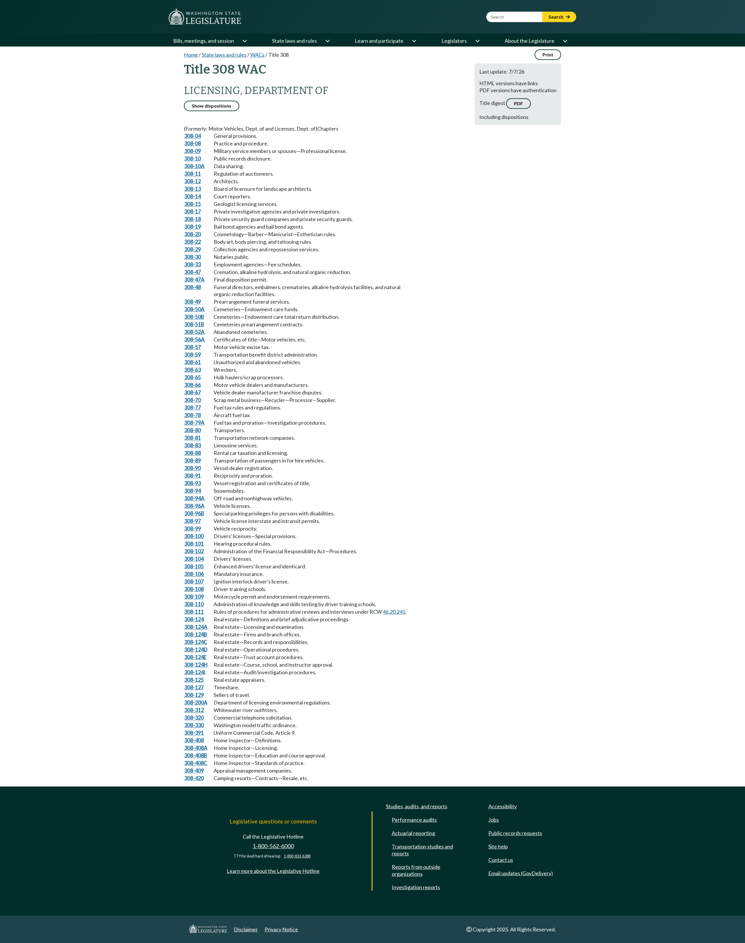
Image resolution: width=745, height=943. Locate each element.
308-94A (194, 498)
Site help (498, 846)
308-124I (194, 672)
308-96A (194, 506)
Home (191, 54)
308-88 (192, 453)
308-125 (194, 680)
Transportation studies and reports (422, 850)
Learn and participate (379, 41)
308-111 (194, 611)
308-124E (195, 657)
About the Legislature (529, 41)
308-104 (194, 559)
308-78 (192, 415)
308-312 (194, 710)
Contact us (500, 860)
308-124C (195, 642)
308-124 (194, 619)
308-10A (194, 166)
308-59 (192, 354)
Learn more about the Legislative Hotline (273, 871)
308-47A (194, 279)
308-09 (192, 151)
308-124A (195, 627)
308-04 (192, 136)
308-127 (194, 687)
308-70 (192, 400)
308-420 (194, 778)
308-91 (192, 475)
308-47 (192, 272)
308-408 (194, 740)
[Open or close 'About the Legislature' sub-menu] (564, 41)
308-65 (192, 377)
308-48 (192, 287)
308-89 (192, 460)
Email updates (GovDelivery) (520, 873)
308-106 (194, 574)
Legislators (454, 41)
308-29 (192, 249)
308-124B (195, 634)
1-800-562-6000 (273, 846)
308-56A (194, 339)
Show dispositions (211, 105)
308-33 (192, 264)
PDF (518, 103)
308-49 (192, 301)
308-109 (194, 596)
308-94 (192, 490)
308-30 (192, 257)
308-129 (194, 695)
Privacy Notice (281, 929)
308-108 (194, 589)
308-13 (192, 189)
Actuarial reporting (413, 833)
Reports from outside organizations (416, 870)
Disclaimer (246, 929)
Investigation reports (416, 887)
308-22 (192, 242)
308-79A (194, 422)
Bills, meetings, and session (203, 41)
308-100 (194, 536)
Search (556, 16)
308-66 (192, 385)
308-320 (194, 717)
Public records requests (515, 833)
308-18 (192, 219)
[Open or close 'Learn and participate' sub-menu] (413, 41)
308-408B (195, 755)
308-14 (192, 196)
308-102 (194, 551)
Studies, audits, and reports (416, 806)
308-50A (194, 309)
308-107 (194, 581)
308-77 (192, 407)
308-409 (194, 770)
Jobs (493, 819)
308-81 (192, 438)
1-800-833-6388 (297, 856)
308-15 (192, 204)
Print (547, 54)
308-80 (192, 430)
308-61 (192, 362)
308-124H (195, 664)
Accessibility (502, 806)
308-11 (192, 173)
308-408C (195, 763)
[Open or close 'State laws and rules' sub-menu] (327, 41)
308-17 (192, 211)
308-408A (195, 748)
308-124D (195, 649)
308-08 (192, 143)
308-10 (192, 158)
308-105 (194, 566)
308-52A (194, 332)
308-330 (194, 725)
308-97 (192, 521)
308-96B (194, 513)
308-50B (194, 317)
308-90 (192, 468)
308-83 (192, 445)
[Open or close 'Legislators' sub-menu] (477, 41)
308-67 (192, 392)
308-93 (192, 483)
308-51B (194, 324)
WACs (257, 54)
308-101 (194, 543)
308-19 (192, 226)
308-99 (192, 528)
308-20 (192, 234)
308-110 (194, 604)
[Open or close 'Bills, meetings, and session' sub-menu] (244, 41)
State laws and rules (294, 41)
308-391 (194, 733)
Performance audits (414, 819)
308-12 (192, 181)
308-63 (192, 369)
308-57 (192, 347)
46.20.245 (394, 611)
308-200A (195, 702)
